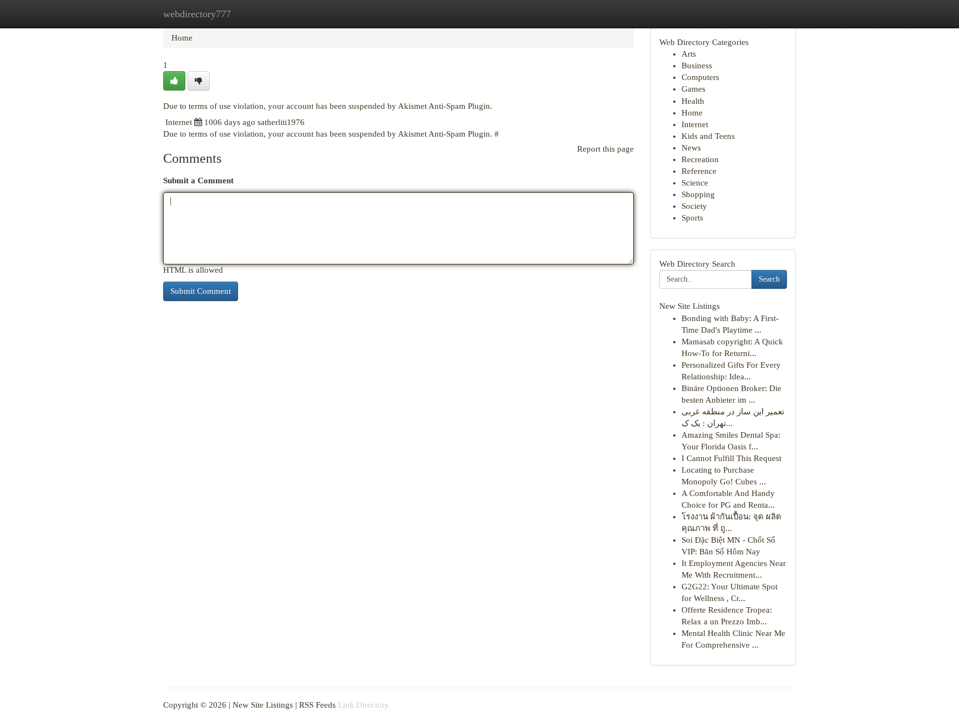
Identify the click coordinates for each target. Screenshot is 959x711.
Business (697, 65)
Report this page (605, 148)
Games (693, 88)
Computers (700, 77)
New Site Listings (263, 704)
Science (695, 182)
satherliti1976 (281, 122)
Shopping (698, 194)
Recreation (700, 159)
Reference (699, 171)
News (691, 147)
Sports (692, 217)
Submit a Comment (198, 180)
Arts (689, 53)
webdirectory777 (197, 13)
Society (694, 206)
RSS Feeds (317, 704)
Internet (178, 122)
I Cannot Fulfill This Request (731, 458)
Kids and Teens (708, 136)
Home (182, 37)
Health (693, 101)
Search (769, 279)
